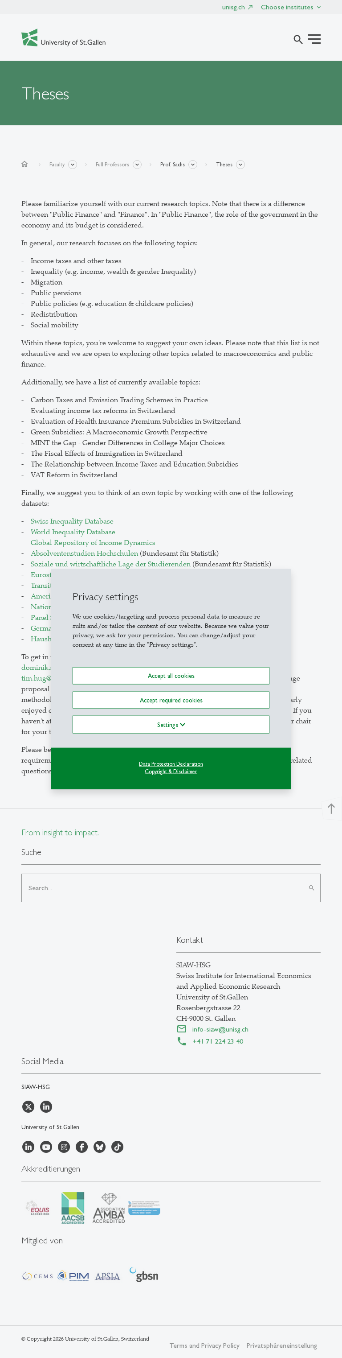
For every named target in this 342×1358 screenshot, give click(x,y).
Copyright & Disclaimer (171, 771)
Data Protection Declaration (171, 763)
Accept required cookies (171, 699)
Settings (168, 724)
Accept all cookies (171, 675)
